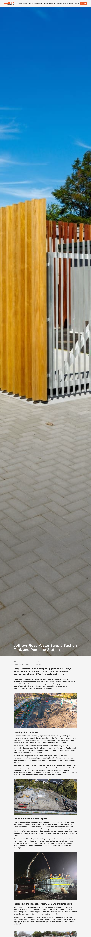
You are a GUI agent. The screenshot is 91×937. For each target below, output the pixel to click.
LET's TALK (83, 3)
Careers (71, 3)
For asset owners (22, 3)
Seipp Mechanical (58, 3)
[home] (9, 3)
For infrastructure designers (35, 3)
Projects (76, 3)
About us (65, 3)
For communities (48, 3)
